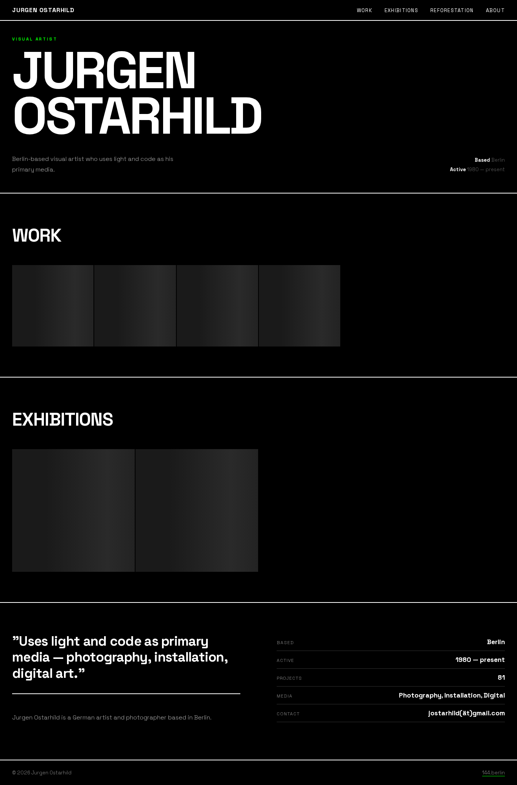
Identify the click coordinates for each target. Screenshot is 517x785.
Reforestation (452, 10)
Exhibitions (401, 10)
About (495, 10)
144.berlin (493, 772)
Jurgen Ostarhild (43, 10)
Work (364, 10)
